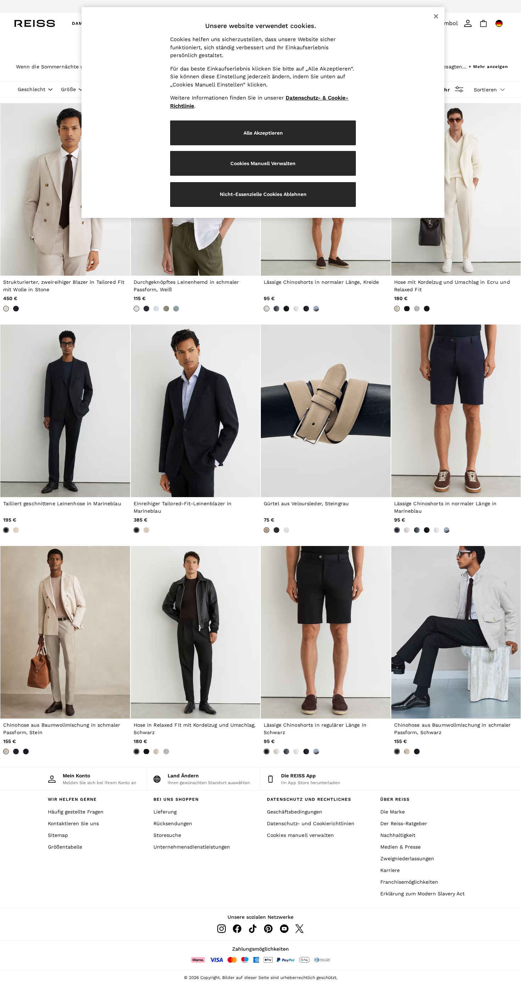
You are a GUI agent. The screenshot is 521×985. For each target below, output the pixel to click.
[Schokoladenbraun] (286, 530)
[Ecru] (397, 309)
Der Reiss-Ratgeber (403, 823)
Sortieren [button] (485, 89)
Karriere (390, 870)
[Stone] (6, 309)
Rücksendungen (172, 823)
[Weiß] (136, 309)
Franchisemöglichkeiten (409, 882)
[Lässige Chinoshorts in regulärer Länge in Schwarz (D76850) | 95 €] (326, 632)
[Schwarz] (286, 309)
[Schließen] (436, 16)
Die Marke (392, 812)
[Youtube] (284, 928)
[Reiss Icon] (34, 23)
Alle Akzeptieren (263, 133)
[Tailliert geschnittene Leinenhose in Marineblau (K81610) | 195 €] (65, 411)
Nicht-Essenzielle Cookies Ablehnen (263, 194)
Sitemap (58, 835)
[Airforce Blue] (276, 309)
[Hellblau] (156, 309)
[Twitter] (299, 928)
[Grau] (417, 309)
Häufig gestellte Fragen (75, 812)
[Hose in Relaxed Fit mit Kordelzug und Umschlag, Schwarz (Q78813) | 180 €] (195, 632)
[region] (263, 112)
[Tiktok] (252, 928)
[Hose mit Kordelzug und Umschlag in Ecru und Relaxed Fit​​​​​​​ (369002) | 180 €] (456, 189)
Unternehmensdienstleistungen (191, 847)
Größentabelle (65, 847)
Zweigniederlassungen (407, 858)
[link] (468, 23)
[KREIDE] (266, 309)
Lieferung (165, 812)
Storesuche (167, 835)
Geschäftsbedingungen (294, 812)
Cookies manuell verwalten (300, 835)
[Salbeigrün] (316, 309)
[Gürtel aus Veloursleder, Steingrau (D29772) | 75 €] (326, 411)
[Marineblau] (16, 309)
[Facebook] (237, 928)
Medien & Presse (400, 847)
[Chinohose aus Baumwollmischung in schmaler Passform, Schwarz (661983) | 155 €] (456, 632)
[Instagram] (221, 928)
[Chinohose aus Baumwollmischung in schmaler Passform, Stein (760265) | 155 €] (65, 632)
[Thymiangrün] (166, 309)
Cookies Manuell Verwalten (263, 163)
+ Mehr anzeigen (488, 65)
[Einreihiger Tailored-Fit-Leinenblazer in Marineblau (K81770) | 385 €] (195, 411)
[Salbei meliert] (176, 309)
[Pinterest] (268, 928)
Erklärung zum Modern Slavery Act (422, 893)
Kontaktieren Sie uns (73, 823)
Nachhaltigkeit (397, 835)
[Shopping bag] (483, 23)
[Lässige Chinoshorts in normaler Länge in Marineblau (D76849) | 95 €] (456, 411)
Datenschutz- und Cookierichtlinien (310, 823)
